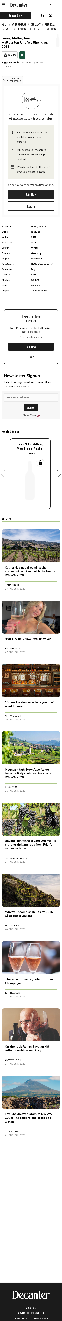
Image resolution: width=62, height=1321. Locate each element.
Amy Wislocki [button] (13, 715)
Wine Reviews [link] (19, 25)
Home (4, 25)
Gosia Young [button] (12, 787)
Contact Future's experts (31, 1313)
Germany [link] (36, 25)
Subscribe (14, 16)
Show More (29, 415)
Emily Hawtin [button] (12, 648)
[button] (12, 80)
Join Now (31, 194)
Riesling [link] (21, 29)
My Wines (12, 55)
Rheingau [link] (50, 25)
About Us (31, 1307)
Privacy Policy (41, 1318)
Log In (31, 206)
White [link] (9, 29)
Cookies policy (21, 1318)
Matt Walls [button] (12, 925)
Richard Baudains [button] (16, 858)
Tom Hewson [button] (12, 992)
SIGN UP (31, 407)
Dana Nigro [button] (12, 585)
